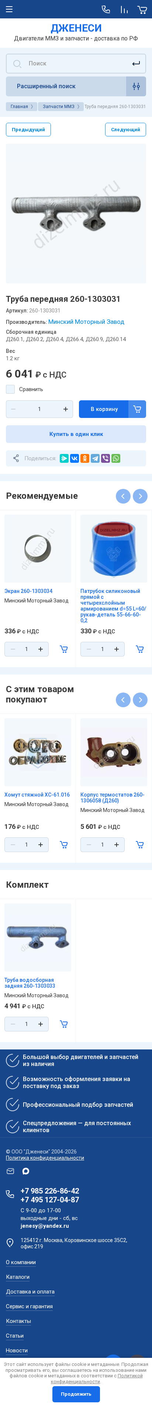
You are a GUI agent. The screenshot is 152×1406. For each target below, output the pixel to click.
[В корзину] (63, 649)
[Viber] (105, 458)
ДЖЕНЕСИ (76, 28)
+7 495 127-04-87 (50, 1199)
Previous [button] (123, 496)
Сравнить (31, 389)
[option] (76, 213)
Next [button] (140, 496)
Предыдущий (28, 129)
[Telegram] (95, 458)
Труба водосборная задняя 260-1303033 (29, 983)
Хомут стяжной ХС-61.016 (37, 795)
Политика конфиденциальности (45, 1158)
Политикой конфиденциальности (97, 1378)
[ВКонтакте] (74, 458)
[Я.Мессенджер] (64, 458)
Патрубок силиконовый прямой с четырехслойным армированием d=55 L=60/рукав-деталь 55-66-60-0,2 (113, 605)
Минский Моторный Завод (86, 321)
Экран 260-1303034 (28, 591)
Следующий (125, 129)
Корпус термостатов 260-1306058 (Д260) (112, 798)
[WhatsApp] (115, 458)
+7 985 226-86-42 (50, 1191)
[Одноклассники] (84, 458)
